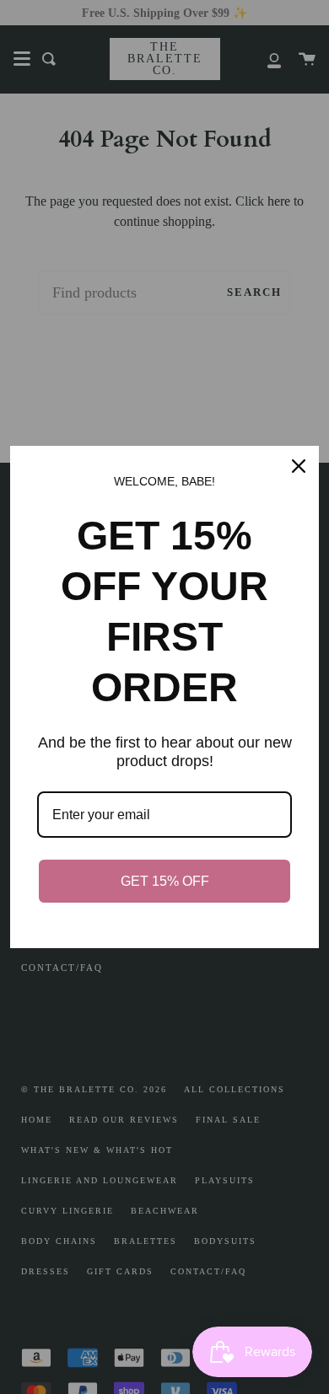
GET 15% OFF (165, 881)
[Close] (298, 466)
